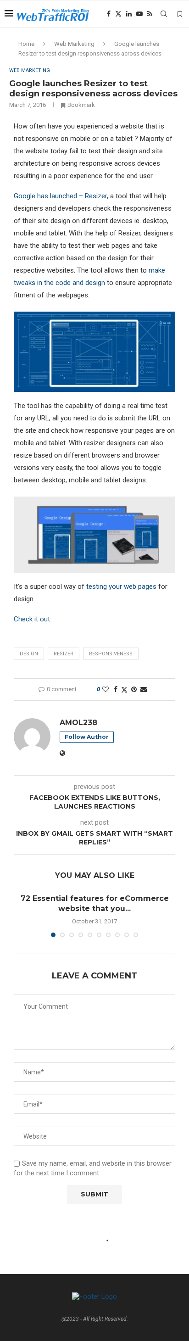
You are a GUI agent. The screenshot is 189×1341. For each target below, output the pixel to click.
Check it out (32, 619)
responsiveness (111, 654)
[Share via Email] (143, 689)
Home (26, 43)
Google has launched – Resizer (60, 196)
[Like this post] (105, 689)
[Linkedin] (129, 13)
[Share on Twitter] (124, 689)
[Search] (163, 13)
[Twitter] (118, 13)
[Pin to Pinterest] (134, 689)
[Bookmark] (179, 14)
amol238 (78, 722)
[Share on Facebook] (115, 689)
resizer (63, 654)
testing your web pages (121, 586)
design (29, 654)
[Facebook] (109, 13)
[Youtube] (139, 13)
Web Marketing (74, 43)
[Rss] (149, 13)
